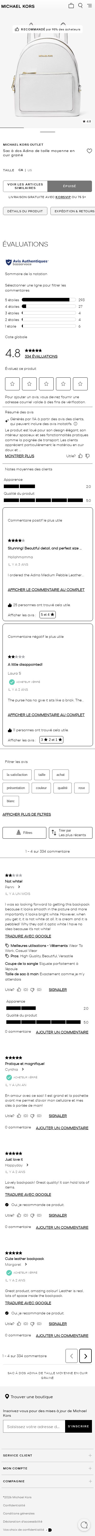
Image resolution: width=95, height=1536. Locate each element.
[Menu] (89, 5)
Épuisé (69, 186)
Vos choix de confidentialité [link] (24, 1529)
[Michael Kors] (18, 6)
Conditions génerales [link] (18, 1513)
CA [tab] (20, 170)
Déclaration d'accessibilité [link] (22, 1521)
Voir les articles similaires (25, 186)
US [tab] (30, 170)
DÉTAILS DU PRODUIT (25, 211)
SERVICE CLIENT (17, 1455)
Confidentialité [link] (14, 1505)
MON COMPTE (15, 1468)
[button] (84, 1525)
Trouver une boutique (31, 1396)
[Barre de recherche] (80, 5)
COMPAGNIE (14, 1481)
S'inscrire (78, 1426)
